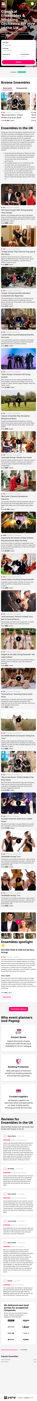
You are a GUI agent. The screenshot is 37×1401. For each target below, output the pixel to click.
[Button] (15, 101)
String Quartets (5, 1359)
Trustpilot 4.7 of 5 (25, 1398)
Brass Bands (5, 1362)
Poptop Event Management (9, 1349)
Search (25, 3)
